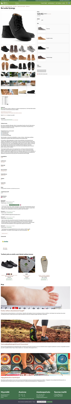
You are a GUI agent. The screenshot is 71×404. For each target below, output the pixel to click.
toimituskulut (49, 13)
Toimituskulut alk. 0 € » (5, 0)
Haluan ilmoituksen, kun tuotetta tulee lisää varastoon (11, 112)
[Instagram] (58, 395)
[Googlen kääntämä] (4, 205)
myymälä (58, 3)
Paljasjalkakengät (9, 6)
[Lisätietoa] (1, 191)
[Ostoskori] (66, 3)
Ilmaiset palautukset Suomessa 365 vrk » (43, 0)
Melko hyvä (3, 175)
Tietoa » (34, 401)
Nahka (2, 166)
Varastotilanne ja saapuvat (6, 111)
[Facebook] (55, 395)
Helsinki (5, 115)
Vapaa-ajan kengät (21, 6)
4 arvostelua (15, 119)
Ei (1, 179)
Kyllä (2, 157)
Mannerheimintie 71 (5, 394)
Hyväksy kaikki (49, 401)
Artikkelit (51, 3)
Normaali (3, 161)
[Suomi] (69, 3)
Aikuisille (15, 6)
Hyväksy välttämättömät (41, 401)
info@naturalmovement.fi (41, 397)
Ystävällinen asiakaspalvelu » (65, 0)
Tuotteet (44, 3)
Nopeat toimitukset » (22, 0)
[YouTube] (61, 395)
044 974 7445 (42, 394)
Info (63, 3)
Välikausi (28, 6)
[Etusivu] (5, 4)
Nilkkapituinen (4, 170)
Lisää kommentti (4, 233)
